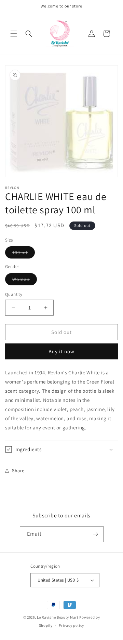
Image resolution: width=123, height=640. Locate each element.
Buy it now (61, 351)
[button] (13, 33)
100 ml (23, 254)
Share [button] (18, 470)
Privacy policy (71, 625)
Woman (24, 280)
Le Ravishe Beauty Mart (57, 617)
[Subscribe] (95, 534)
